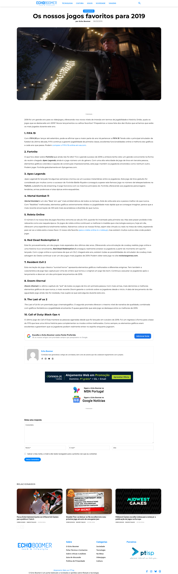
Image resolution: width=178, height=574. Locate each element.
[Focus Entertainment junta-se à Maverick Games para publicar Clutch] (39, 501)
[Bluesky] (49, 358)
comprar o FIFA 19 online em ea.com (69, 145)
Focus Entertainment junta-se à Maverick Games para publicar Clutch (37, 518)
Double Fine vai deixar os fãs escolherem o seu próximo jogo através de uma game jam (86, 518)
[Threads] (53, 358)
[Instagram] (45, 358)
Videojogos (88, 11)
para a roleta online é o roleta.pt (93, 230)
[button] (139, 3)
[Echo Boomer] (47, 3)
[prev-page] (18, 526)
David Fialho (31, 522)
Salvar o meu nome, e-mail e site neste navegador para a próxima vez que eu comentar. (62, 454)
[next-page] (22, 526)
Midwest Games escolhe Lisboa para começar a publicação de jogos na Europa (136, 518)
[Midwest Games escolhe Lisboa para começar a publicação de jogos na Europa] (138, 501)
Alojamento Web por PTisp (64, 570)
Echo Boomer (84, 21)
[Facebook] (42, 358)
